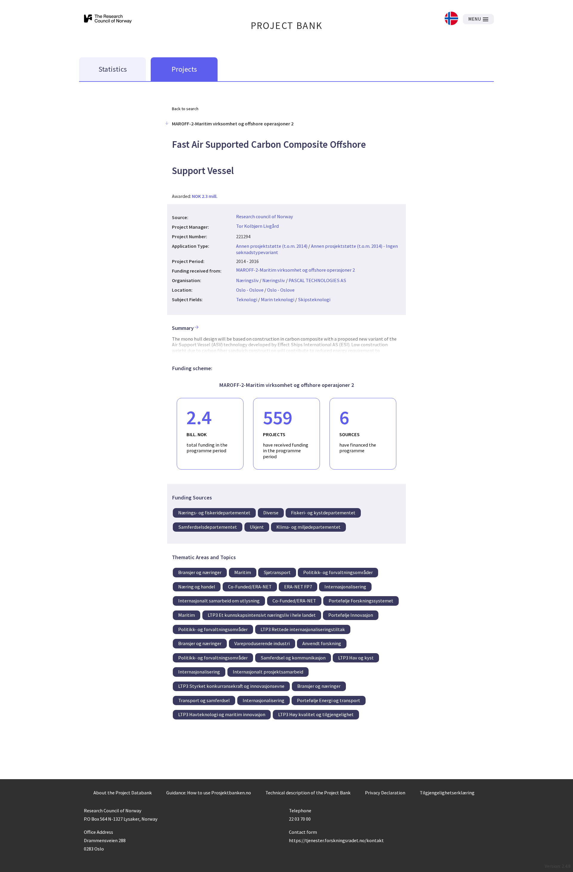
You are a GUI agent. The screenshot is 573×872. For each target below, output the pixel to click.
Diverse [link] (270, 513)
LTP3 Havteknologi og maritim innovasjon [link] (221, 714)
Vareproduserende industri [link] (262, 643)
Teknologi (246, 299)
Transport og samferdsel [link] (204, 700)
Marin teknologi (277, 299)
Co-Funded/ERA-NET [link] (250, 587)
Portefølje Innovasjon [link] (350, 615)
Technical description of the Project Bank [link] (308, 793)
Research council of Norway (264, 216)
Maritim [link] (242, 572)
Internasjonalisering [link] (345, 587)
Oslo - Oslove (250, 290)
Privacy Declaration (385, 793)
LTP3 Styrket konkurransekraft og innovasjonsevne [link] (231, 686)
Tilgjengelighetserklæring (447, 793)
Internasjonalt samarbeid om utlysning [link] (219, 601)
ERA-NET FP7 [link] (298, 587)
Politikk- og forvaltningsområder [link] (338, 572)
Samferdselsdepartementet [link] (207, 527)
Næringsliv (247, 280)
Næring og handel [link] (196, 587)
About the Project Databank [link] (122, 793)
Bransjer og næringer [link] (199, 572)
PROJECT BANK (287, 25)
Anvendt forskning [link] (321, 643)
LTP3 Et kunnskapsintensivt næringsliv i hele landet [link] (262, 615)
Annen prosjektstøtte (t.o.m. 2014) (271, 246)
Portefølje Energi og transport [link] (328, 700)
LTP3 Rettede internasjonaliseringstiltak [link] (303, 629)
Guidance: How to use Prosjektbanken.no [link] (208, 793)
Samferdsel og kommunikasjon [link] (293, 658)
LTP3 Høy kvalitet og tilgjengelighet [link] (316, 714)
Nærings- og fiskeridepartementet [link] (214, 513)
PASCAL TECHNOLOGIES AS (317, 280)
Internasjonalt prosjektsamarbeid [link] (268, 672)
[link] (451, 19)
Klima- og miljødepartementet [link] (308, 527)
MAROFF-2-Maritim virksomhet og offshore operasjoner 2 (295, 270)
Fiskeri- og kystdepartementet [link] (323, 513)
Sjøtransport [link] (277, 572)
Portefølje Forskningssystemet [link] (361, 601)
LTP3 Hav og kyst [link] (356, 658)
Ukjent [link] (257, 527)
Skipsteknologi (314, 299)
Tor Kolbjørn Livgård (257, 226)
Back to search (185, 108)
